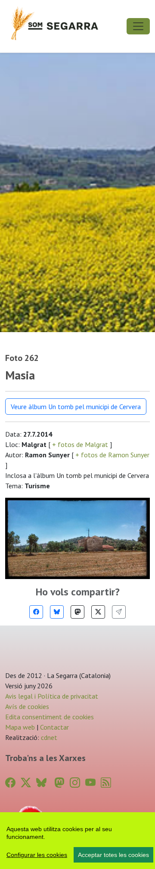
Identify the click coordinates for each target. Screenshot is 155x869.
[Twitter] (98, 612)
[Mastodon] (77, 612)
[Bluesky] (57, 612)
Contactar (54, 727)
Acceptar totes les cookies (113, 854)
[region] (77, 840)
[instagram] (75, 782)
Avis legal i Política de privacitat (51, 696)
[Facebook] (36, 612)
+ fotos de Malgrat (80, 444)
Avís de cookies (27, 706)
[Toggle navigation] (138, 26)
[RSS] (106, 782)
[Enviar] (119, 612)
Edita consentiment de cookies (49, 716)
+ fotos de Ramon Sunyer (111, 454)
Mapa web (20, 727)
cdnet (48, 737)
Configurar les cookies (36, 854)
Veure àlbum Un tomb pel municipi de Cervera (76, 406)
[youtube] (90, 782)
